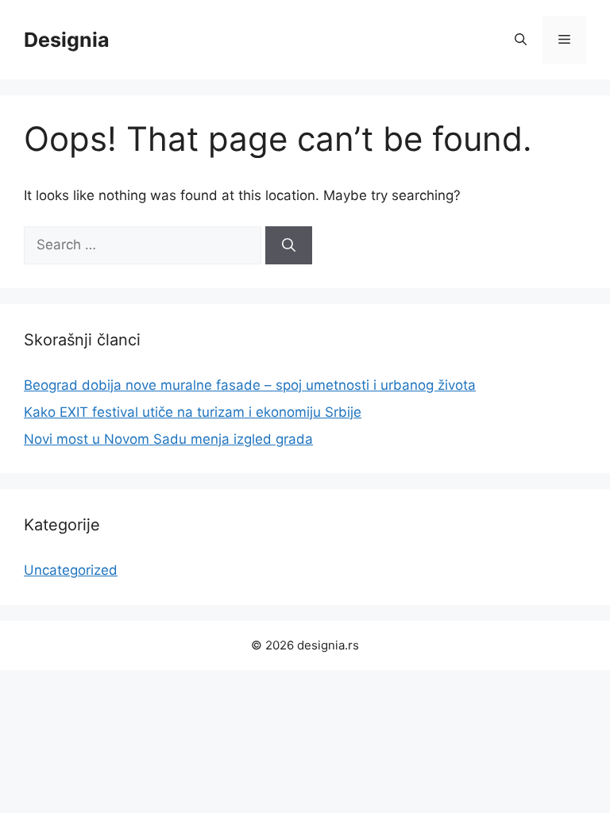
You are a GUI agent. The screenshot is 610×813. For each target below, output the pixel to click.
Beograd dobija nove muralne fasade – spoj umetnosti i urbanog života (250, 385)
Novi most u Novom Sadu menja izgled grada (168, 439)
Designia (67, 40)
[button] (520, 40)
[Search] (288, 245)
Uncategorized (71, 570)
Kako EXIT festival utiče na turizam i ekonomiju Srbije (192, 412)
